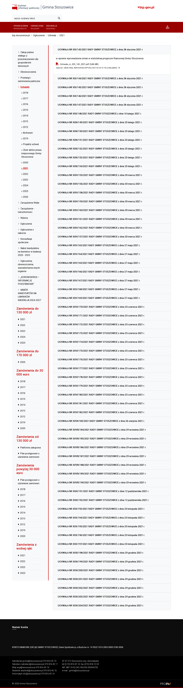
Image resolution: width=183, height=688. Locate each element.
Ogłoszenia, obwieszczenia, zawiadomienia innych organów (29, 266)
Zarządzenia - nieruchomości (26, 210)
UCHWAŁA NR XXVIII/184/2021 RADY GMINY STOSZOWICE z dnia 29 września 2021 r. (102, 429)
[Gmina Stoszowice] (42, 7)
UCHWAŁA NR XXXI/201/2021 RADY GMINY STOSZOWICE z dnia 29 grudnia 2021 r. (101, 579)
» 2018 (24, 92)
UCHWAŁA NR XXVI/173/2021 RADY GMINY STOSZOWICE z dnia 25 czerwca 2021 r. (101, 333)
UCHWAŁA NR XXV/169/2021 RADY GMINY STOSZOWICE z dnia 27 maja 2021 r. (99, 298)
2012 (22, 416)
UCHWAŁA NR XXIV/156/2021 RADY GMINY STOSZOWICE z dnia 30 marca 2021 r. (100, 184)
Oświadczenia (37, 27)
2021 (62, 35)
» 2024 (24, 185)
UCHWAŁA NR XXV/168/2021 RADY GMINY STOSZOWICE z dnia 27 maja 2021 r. (99, 289)
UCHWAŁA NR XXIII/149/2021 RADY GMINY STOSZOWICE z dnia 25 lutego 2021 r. (100, 122)
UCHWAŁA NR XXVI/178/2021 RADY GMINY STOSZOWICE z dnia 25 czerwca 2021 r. (101, 377)
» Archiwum (27, 132)
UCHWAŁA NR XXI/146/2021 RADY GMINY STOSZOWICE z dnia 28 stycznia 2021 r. (100, 96)
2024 (22, 337)
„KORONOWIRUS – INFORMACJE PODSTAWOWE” (28, 280)
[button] (168, 27)
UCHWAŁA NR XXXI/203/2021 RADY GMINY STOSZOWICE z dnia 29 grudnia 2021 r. (101, 596)
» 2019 (24, 138)
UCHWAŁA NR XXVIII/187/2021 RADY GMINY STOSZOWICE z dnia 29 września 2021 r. (102, 456)
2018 (22, 381)
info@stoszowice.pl (32, 674)
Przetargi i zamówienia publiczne (29, 79)
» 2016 (24, 104)
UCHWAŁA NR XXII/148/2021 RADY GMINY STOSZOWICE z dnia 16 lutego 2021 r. (100, 113)
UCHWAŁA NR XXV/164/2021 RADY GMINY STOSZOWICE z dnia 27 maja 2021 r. (99, 254)
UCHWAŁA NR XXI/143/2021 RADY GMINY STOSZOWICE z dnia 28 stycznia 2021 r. (100, 49)
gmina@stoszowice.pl (32, 661)
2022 (22, 325)
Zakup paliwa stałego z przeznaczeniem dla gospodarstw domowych (28, 59)
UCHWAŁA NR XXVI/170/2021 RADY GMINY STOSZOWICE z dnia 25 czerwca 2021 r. (101, 307)
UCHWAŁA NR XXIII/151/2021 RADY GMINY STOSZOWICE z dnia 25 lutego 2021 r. (100, 140)
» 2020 (24, 162)
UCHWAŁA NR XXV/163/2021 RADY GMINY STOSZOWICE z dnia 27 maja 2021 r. (99, 245)
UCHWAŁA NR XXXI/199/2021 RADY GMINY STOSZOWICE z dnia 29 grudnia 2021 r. (101, 561)
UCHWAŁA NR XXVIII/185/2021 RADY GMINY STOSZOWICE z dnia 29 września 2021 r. (102, 438)
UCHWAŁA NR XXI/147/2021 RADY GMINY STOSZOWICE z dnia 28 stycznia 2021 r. (100, 104)
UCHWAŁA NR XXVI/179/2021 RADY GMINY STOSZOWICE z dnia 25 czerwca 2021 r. (101, 385)
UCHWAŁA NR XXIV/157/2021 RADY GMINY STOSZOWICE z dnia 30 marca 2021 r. (100, 236)
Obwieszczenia (28, 72)
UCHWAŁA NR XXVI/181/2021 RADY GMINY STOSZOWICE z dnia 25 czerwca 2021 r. (101, 403)
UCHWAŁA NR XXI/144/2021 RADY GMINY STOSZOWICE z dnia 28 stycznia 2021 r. (100, 78)
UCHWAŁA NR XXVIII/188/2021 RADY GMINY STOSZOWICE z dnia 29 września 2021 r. (102, 465)
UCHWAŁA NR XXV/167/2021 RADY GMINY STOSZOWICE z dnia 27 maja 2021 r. (99, 280)
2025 (22, 343)
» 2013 (24, 121)
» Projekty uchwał (30, 144)
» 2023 (24, 179)
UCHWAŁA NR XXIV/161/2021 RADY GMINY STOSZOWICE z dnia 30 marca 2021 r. (100, 219)
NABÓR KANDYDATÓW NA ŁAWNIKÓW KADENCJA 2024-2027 (29, 295)
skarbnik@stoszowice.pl (32, 670)
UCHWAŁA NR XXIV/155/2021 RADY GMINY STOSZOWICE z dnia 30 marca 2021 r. (100, 175)
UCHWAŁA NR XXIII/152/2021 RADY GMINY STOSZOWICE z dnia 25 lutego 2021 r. (100, 148)
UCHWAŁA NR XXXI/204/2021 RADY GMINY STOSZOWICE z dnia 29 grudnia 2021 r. (101, 605)
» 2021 (24, 168)
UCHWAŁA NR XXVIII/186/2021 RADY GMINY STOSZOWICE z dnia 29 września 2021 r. (102, 447)
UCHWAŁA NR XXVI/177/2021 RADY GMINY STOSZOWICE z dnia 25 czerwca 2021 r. (101, 368)
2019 (22, 422)
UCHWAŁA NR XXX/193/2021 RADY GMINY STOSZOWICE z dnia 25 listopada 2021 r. (101, 508)
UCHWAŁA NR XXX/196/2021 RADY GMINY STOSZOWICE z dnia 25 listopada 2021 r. (101, 535)
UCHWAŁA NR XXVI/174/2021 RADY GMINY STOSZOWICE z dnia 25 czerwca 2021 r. (101, 342)
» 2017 (24, 98)
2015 (22, 399)
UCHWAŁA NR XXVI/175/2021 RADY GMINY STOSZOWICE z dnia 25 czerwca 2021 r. (101, 350)
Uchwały (52, 35)
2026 (22, 362)
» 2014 (24, 115)
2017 (22, 387)
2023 (22, 331)
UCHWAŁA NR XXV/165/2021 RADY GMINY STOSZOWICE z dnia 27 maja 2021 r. (99, 263)
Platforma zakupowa (30, 447)
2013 (22, 410)
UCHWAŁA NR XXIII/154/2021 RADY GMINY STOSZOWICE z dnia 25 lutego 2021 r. (100, 166)
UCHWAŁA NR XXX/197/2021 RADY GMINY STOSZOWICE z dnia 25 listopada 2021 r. (101, 544)
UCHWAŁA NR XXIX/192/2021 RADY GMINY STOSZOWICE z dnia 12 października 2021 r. (103, 500)
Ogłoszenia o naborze (26, 231)
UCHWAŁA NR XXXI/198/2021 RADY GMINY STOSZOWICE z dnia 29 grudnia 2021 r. (101, 552)
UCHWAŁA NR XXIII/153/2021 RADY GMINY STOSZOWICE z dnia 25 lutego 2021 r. (100, 157)
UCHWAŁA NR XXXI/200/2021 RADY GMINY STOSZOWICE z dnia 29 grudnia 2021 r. (101, 570)
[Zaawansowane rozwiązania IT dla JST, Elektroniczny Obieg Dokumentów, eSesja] (165, 683)
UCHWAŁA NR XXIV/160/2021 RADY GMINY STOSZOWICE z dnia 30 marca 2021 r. (100, 210)
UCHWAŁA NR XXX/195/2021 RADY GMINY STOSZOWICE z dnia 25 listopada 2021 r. (101, 526)
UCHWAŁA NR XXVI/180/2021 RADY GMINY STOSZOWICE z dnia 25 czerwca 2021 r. (101, 394)
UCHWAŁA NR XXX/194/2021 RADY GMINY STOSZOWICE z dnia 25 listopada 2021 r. (101, 517)
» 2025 (24, 191)
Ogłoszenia (39, 35)
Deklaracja (51, 27)
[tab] (112, 49)
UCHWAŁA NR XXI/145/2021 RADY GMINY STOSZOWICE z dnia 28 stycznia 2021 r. (100, 87)
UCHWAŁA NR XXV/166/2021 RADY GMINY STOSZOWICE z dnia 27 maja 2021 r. (99, 271)
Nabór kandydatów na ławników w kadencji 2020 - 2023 (29, 251)
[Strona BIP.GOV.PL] (145, 7)
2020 (22, 428)
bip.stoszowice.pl (21, 35)
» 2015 (24, 110)
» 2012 (24, 127)
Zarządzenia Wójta (29, 202)
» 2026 (24, 197)
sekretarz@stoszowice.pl (32, 664)
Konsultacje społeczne (25, 241)
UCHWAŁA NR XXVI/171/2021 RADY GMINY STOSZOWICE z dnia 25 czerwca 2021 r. (101, 315)
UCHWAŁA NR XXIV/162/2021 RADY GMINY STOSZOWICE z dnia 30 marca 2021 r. (100, 227)
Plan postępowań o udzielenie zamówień (28, 455)
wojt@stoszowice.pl (26, 667)
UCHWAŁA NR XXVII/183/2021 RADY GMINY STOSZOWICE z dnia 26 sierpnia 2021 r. (101, 421)
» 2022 (24, 174)
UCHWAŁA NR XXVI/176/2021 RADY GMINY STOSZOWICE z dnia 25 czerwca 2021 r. (101, 359)
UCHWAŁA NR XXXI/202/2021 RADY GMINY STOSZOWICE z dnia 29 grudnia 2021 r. (101, 588)
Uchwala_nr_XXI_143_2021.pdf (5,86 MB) (79, 64)
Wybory (24, 218)
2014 (22, 405)
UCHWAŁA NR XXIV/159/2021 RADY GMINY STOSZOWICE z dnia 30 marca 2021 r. (100, 201)
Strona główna (21, 27)
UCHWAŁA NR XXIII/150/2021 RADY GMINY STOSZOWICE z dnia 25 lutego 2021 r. (100, 131)
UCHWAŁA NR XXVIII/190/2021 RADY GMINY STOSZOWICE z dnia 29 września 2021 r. (102, 482)
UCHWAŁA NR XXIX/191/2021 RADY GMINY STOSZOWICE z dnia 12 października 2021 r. (103, 491)
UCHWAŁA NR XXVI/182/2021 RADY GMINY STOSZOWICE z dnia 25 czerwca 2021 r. (101, 412)
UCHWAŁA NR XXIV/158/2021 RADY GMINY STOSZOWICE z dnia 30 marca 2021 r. (100, 192)
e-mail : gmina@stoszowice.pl (75, 670)
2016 (22, 393)
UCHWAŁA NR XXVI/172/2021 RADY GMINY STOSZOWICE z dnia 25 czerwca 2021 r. (101, 324)
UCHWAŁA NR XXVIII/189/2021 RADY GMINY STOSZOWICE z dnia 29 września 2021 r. (102, 473)
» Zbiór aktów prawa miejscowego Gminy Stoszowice (31, 153)
